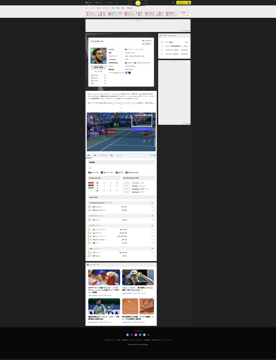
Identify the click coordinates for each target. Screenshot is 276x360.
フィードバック (166, 340)
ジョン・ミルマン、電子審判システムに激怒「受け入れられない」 (137, 289)
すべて (185, 15)
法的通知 (147, 340)
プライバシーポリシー (136, 340)
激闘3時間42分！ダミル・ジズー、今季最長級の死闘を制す (103, 318)
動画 (118, 8)
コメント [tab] (119, 155)
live (183, 12)
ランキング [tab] (103, 155)
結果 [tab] (95, 155)
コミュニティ (109, 2)
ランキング (106, 8)
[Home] (86, 8)
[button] (117, 2)
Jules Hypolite (93, 295)
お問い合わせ (155, 340)
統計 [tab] (111, 155)
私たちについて (110, 340)
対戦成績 (130, 8)
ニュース (92, 8)
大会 (113, 8)
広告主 (118, 340)
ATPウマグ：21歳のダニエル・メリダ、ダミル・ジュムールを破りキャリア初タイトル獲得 (103, 290)
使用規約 (125, 340)
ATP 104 (98, 67)
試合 (98, 8)
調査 (123, 8)
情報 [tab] (88, 155)
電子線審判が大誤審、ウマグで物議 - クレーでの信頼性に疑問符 (137, 318)
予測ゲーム (98, 2)
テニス (90, 2)
